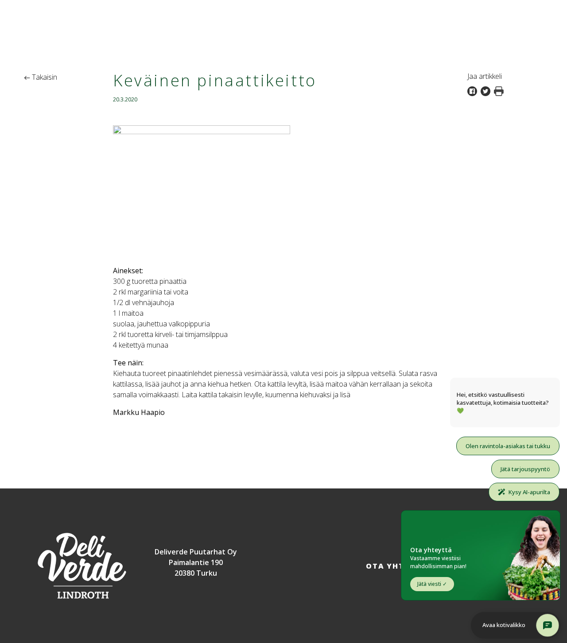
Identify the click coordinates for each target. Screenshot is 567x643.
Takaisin (43, 77)
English (542, 8)
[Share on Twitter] (487, 90)
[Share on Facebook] (474, 90)
